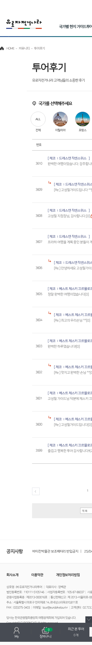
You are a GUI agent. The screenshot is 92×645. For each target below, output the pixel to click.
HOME (10, 48)
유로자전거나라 (24, 24)
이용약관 (37, 575)
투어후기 (39, 48)
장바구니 (46, 633)
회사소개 (12, 575)
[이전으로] (36, 491)
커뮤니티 (24, 48)
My (17, 636)
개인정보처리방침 (68, 575)
